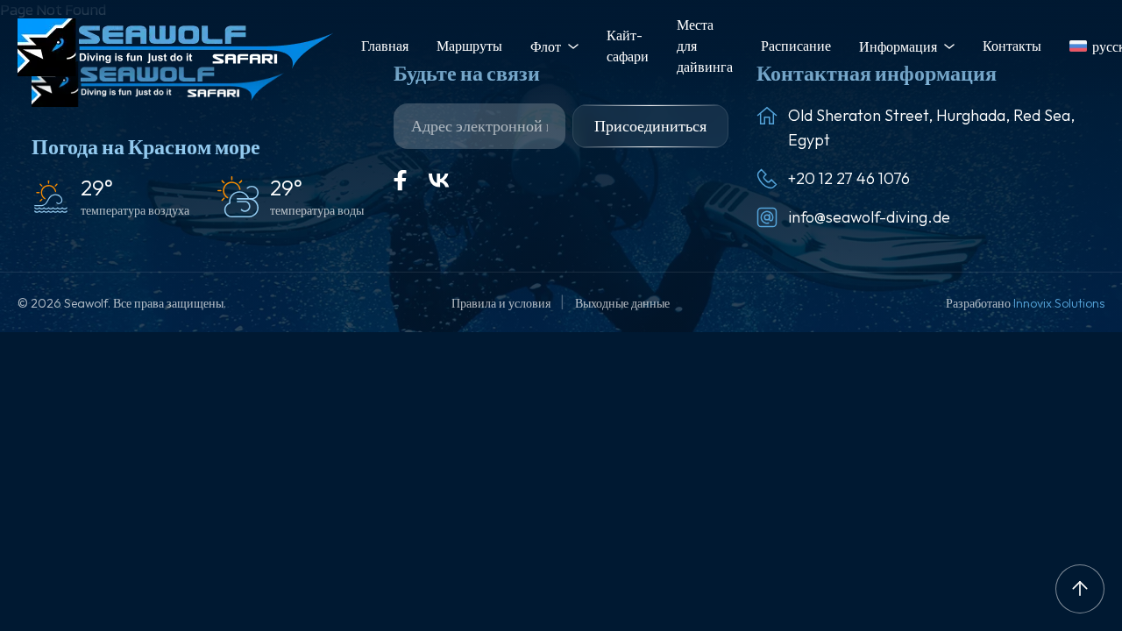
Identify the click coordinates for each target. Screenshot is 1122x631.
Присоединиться (650, 126)
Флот (545, 46)
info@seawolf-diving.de (869, 217)
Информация (898, 46)
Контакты (1012, 45)
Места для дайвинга (705, 45)
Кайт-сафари (628, 45)
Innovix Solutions (1058, 303)
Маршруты (469, 45)
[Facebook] (401, 180)
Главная (384, 45)
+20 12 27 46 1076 (849, 178)
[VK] (439, 180)
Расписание (796, 45)
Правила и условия (502, 303)
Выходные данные (622, 303)
